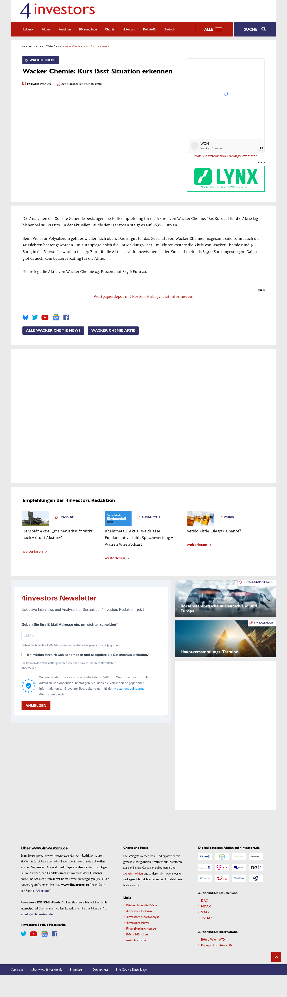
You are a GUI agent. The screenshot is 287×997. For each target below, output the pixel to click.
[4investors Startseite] (57, 10)
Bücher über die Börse (141, 905)
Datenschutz (100, 969)
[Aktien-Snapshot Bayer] (222, 856)
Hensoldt (67, 517)
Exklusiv (28, 29)
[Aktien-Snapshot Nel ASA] (256, 867)
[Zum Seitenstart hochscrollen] (276, 957)
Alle (208, 29)
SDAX (205, 912)
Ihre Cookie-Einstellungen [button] (132, 969)
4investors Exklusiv (139, 911)
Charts (109, 29)
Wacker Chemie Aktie (113, 330)
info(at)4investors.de (38, 914)
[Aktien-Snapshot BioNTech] (239, 856)
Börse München (137, 934)
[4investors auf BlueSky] (25, 317)
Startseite (17, 969)
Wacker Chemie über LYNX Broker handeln (225, 187)
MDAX (206, 906)
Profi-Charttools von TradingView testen (226, 156)
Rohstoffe (149, 29)
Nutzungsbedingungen (130, 688)
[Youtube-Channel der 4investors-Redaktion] (44, 317)
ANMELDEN (36, 706)
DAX (204, 900)
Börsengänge (88, 29)
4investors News (137, 922)
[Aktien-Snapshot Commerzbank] (256, 856)
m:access (128, 29)
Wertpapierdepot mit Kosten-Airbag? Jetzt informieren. (144, 297)
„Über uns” (43, 890)
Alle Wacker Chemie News (53, 330)
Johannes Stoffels (79, 84)
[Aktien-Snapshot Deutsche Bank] (205, 867)
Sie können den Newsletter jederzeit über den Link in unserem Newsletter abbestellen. (68, 666)
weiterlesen (32, 551)
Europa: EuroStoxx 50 (216, 945)
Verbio (229, 517)
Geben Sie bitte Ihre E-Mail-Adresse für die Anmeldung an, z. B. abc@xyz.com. (71, 645)
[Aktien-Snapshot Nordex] (205, 878)
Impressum (77, 969)
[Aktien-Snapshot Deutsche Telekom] (222, 867)
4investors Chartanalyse (142, 916)
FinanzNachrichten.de (141, 928)
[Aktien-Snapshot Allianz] (205, 856)
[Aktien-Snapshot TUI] (222, 878)
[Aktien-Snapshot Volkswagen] (256, 878)
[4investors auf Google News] (56, 317)
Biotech (169, 29)
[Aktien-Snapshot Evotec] (239, 867)
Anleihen (65, 29)
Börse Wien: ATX (213, 939)
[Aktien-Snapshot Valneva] (239, 878)
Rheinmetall (151, 517)
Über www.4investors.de (46, 969)
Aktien (46, 29)
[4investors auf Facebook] (66, 317)
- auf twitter (95, 84)
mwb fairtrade (136, 940)
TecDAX (207, 918)
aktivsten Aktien (133, 873)
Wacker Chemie (53, 46)
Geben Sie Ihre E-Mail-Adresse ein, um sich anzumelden (69, 624)
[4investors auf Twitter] (35, 317)
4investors (27, 46)
